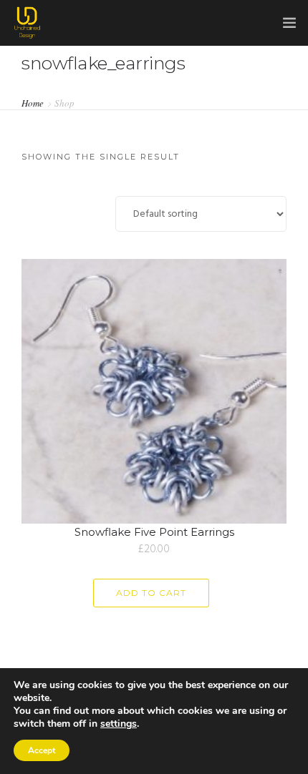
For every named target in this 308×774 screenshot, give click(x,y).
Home (32, 102)
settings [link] (118, 723)
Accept (41, 750)
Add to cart (151, 592)
